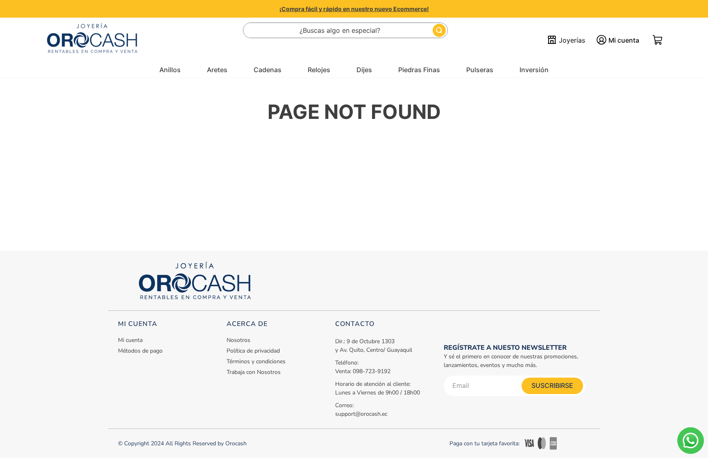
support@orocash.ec (361, 414)
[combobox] (345, 30)
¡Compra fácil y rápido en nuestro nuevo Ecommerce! (354, 8)
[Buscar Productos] (439, 30)
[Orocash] (92, 40)
